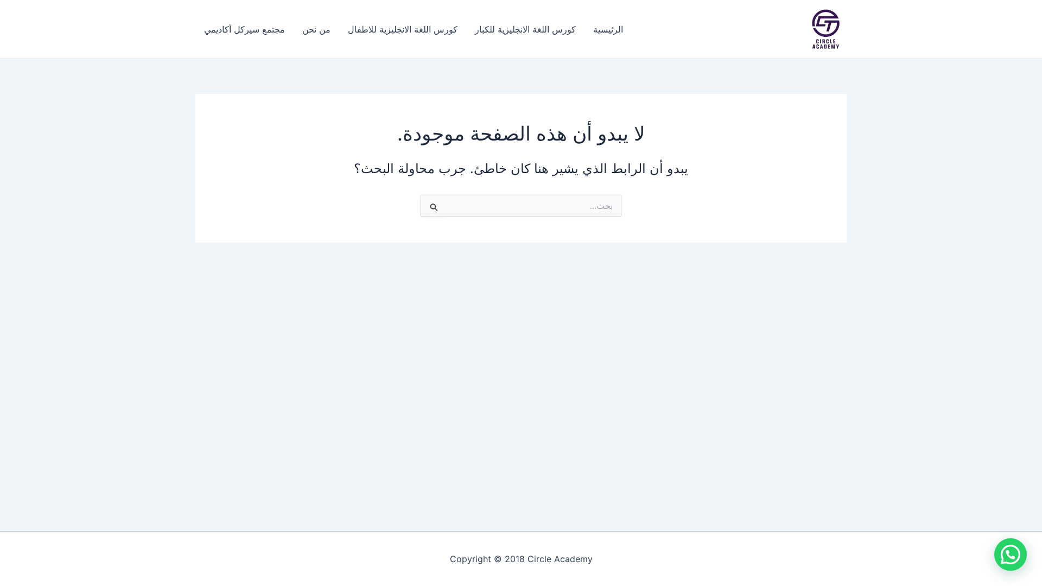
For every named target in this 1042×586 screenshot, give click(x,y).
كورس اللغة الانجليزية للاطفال (403, 29)
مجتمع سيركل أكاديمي (244, 29)
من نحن (316, 29)
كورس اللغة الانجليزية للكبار (525, 29)
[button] (1010, 554)
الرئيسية (608, 29)
